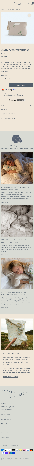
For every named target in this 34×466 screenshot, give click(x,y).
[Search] (29, 4)
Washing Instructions (8, 114)
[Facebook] (3, 423)
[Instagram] (7, 423)
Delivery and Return (8, 118)
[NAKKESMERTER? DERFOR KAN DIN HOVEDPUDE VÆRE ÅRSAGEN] (17, 273)
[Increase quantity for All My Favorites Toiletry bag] (7, 85)
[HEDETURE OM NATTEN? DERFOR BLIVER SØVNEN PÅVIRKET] (17, 168)
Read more (4, 202)
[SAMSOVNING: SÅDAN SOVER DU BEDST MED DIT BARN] (17, 221)
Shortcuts (4, 432)
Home (2, 9)
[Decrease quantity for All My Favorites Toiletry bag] (2, 85)
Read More (4, 71)
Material (4, 109)
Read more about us (10, 377)
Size (2, 105)
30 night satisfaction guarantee (14, 94)
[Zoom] (29, 15)
